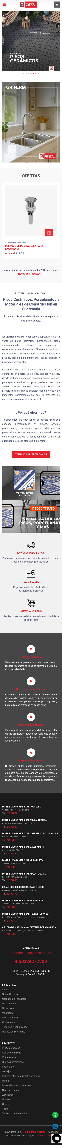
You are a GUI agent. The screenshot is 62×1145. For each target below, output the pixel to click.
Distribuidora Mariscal (34, 1132)
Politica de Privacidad (13, 1031)
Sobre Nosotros (10, 994)
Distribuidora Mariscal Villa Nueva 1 (23, 860)
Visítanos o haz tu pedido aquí (31, 454)
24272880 (11, 853)
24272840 (11, 826)
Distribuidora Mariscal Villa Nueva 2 (23, 900)
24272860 (11, 840)
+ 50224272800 (31, 961)
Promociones (9, 1003)
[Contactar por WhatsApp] (55, 1115)
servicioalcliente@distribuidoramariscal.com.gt (31, 953)
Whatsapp (7, 1013)
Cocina (5, 1104)
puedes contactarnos (44, 779)
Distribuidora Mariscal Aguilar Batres (24, 820)
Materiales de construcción (16, 1085)
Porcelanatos (9, 1057)
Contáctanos (8, 1022)
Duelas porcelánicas (13, 1062)
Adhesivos (8, 1094)
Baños (5, 1080)
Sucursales (8, 1008)
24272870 (11, 867)
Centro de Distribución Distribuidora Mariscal (29, 927)
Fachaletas (8, 1066)
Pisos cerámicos (11, 1048)
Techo (5, 1108)
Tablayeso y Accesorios (15, 1113)
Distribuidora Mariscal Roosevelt (22, 807)
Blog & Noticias (10, 1017)
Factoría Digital (48, 1135)
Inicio (5, 989)
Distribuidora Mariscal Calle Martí (23, 847)
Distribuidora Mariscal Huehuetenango (25, 914)
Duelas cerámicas (11, 1052)
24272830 (11, 880)
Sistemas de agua (11, 1090)
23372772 (11, 893)
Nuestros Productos (29, 273)
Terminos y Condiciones (15, 1027)
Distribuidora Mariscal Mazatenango (24, 874)
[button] (23, 73)
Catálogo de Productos (14, 998)
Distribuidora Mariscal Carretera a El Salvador (30, 833)
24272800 (11, 920)
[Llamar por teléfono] (55, 1126)
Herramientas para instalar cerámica (21, 1076)
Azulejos (6, 1071)
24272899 (11, 813)
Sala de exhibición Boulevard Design (23, 887)
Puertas (6, 1099)
